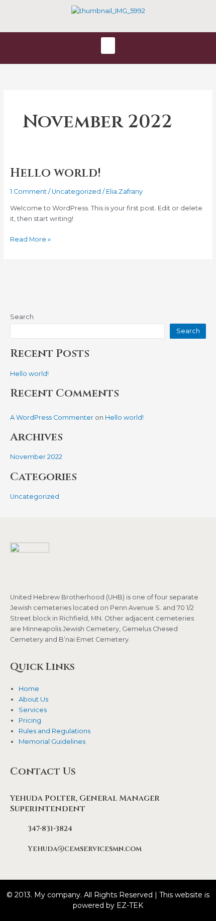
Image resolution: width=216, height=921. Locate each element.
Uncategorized (76, 191)
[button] (108, 45)
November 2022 (36, 456)
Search (22, 317)
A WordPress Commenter (51, 417)
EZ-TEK (130, 905)
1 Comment (28, 191)
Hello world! (55, 173)
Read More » (30, 238)
